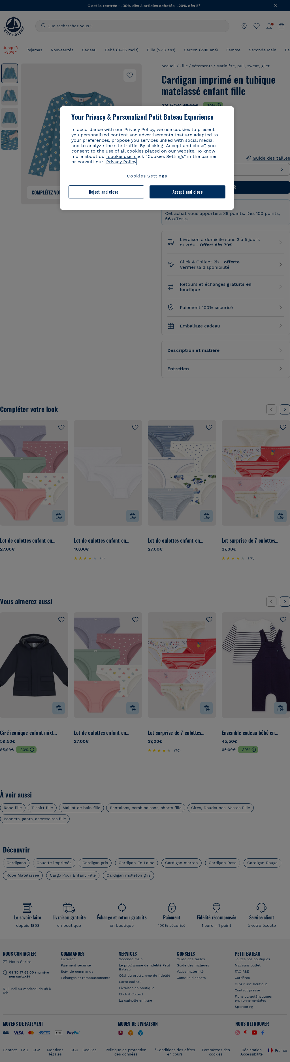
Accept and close (187, 192)
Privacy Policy (121, 161)
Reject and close (103, 192)
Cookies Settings (147, 176)
